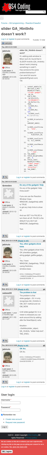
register (12, 39)
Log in (3, 39)
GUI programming (16, 23)
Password (6, 407)
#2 (44, 182)
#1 (44, 47)
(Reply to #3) (23, 289)
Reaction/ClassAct (33, 23)
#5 (44, 345)
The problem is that (28, 292)
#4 (44, 289)
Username (6, 399)
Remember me (9, 414)
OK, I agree (7, 451)
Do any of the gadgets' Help (32, 185)
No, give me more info (18, 447)
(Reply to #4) (22, 345)
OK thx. (23, 348)
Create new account (14, 419)
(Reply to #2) (23, 240)
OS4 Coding (33, 435)
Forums (4, 23)
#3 (44, 240)
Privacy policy (31, 437)
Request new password (15, 422)
